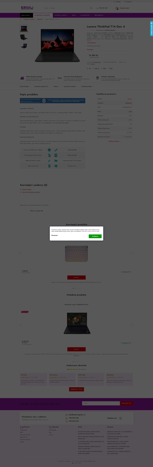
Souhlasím (95, 236)
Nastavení (54, 235)
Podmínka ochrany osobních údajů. (91, 231)
